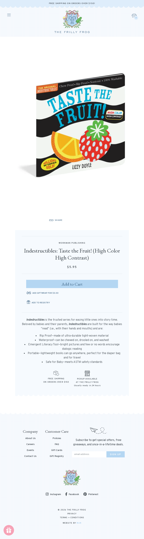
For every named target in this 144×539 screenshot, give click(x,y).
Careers (30, 444)
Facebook (74, 494)
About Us (30, 438)
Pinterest (93, 494)
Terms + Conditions (72, 517)
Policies (57, 438)
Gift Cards (56, 450)
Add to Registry (41, 302)
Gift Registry (57, 456)
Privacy (72, 514)
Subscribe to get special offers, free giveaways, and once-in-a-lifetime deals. (98, 442)
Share (59, 220)
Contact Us (30, 456)
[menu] (8, 15)
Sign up (115, 454)
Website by (72, 523)
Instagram (55, 494)
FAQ (57, 444)
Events (30, 450)
